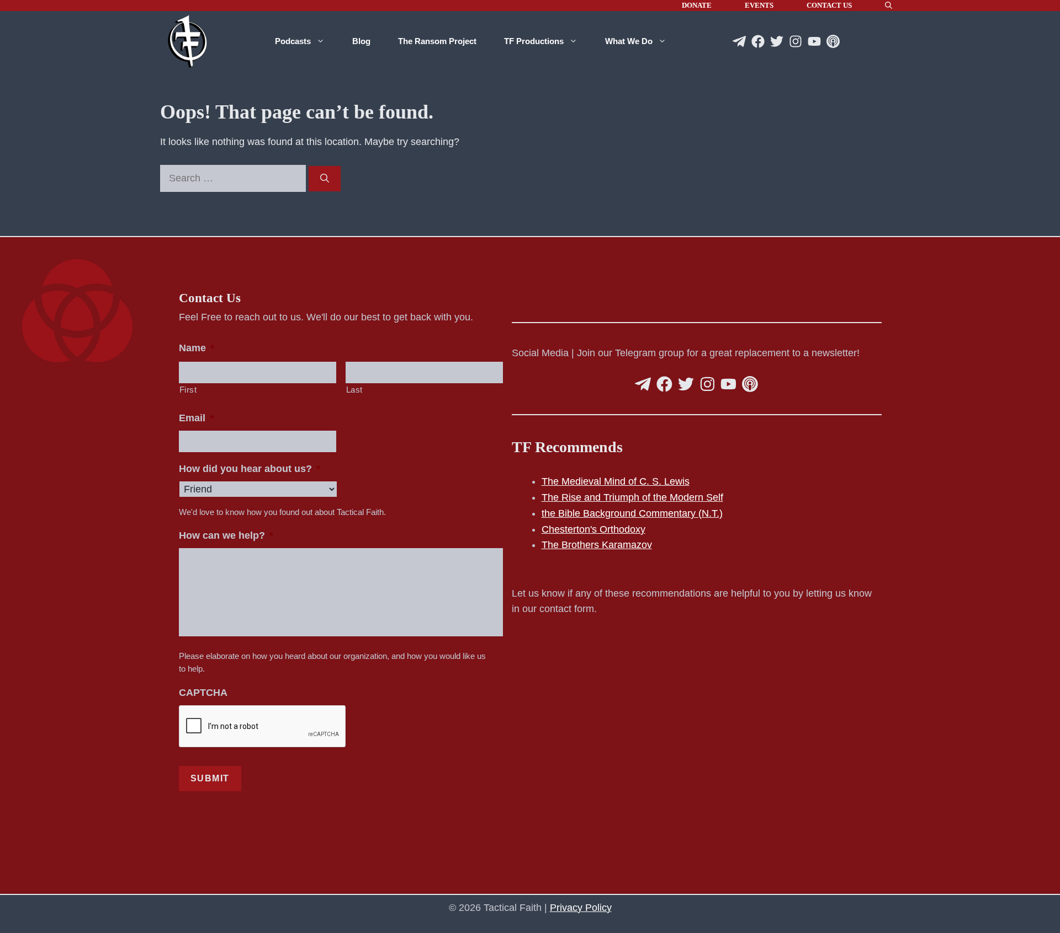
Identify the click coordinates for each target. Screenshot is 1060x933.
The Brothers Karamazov (597, 544)
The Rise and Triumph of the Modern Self (632, 497)
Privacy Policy (581, 907)
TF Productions (534, 41)
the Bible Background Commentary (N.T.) (632, 513)
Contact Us (829, 5)
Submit (210, 778)
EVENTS (759, 5)
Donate (697, 5)
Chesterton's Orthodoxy (593, 529)
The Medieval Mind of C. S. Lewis (616, 481)
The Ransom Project (437, 41)
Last (354, 389)
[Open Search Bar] (888, 5)
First (188, 389)
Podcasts (293, 41)
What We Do (629, 41)
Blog (361, 41)
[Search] (325, 178)
